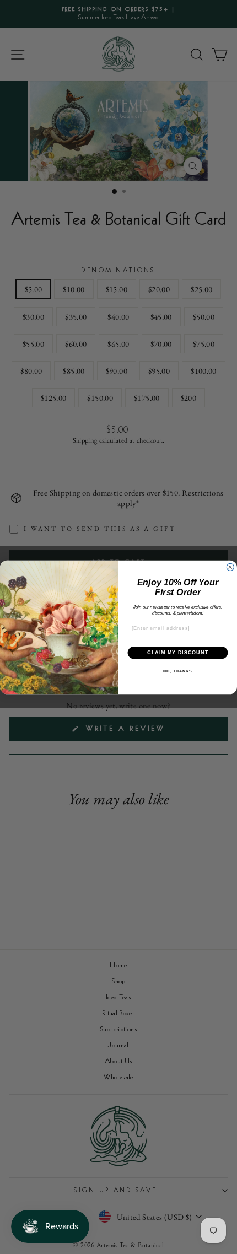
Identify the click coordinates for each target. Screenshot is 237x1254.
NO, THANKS (177, 671)
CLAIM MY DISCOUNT (177, 652)
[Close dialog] (230, 567)
